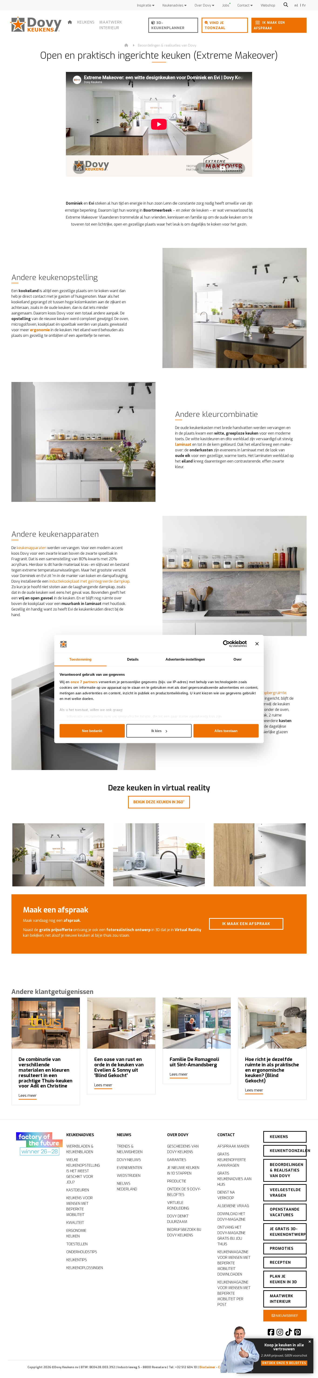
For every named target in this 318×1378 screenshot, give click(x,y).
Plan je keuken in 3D (283, 1279)
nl (296, 5)
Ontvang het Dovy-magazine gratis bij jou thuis (231, 1235)
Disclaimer (207, 1367)
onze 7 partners (84, 682)
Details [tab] (133, 659)
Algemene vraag (233, 1205)
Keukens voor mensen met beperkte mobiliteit (79, 1206)
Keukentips (76, 1259)
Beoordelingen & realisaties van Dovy (167, 45)
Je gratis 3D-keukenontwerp (288, 1231)
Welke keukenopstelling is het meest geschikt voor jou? (83, 1171)
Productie (176, 1181)
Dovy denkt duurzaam (178, 1219)
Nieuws (124, 1134)
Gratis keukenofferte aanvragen (231, 1160)
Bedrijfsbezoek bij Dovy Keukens (184, 1232)
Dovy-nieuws (129, 1159)
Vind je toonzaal (215, 25)
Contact (243, 5)
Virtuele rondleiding (178, 1205)
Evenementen (129, 1167)
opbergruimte (274, 692)
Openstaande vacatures (285, 1212)
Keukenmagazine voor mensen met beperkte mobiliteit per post (233, 1293)
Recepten (280, 1262)
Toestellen (77, 1244)
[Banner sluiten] (257, 643)
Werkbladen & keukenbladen (80, 1149)
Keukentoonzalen (288, 1150)
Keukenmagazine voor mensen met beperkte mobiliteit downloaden (233, 1263)
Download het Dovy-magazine (231, 1216)
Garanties (176, 1159)
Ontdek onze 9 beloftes (284, 1363)
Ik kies (156, 731)
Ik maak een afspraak (269, 25)
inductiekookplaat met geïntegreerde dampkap (89, 581)
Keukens (86, 22)
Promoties (282, 1248)
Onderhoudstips (81, 1252)
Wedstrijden (128, 1175)
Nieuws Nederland (127, 1186)
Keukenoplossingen (84, 1267)
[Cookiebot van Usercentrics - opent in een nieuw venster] (226, 643)
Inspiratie (144, 5)
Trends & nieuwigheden (129, 1149)
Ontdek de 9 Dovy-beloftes (184, 1192)
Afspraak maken (233, 1146)
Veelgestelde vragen (285, 1192)
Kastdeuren (77, 1190)
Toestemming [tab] (80, 659)
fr (304, 5)
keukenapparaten (31, 547)
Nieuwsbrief (286, 1315)
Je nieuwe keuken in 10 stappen (183, 1170)
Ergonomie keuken (76, 1233)
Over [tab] (237, 659)
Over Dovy (203, 5)
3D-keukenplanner (168, 25)
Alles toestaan (225, 731)
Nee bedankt (92, 731)
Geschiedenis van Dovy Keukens (183, 1149)
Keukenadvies (173, 5)
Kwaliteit (75, 1222)
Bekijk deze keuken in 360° (159, 802)
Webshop (268, 5)
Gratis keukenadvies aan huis (234, 1179)
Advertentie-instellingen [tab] (185, 659)
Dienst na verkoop (226, 1195)
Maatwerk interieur (110, 25)
